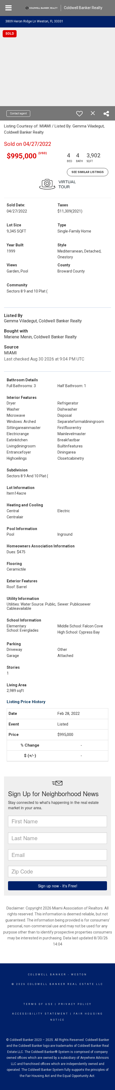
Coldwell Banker (47, 974)
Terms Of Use (38, 1004)
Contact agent (18, 113)
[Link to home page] (41, 8)
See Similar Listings (87, 172)
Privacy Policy (75, 1004)
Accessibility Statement (40, 1013)
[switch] (79, 113)
